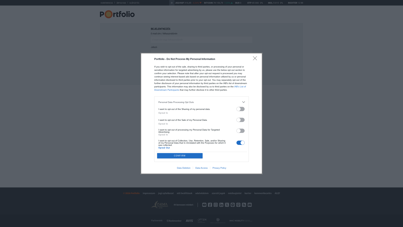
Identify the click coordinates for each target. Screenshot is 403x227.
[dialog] (201, 113)
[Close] (256, 59)
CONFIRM (180, 155)
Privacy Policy (219, 168)
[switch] (240, 109)
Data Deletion (183, 168)
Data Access (201, 168)
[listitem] (201, 102)
